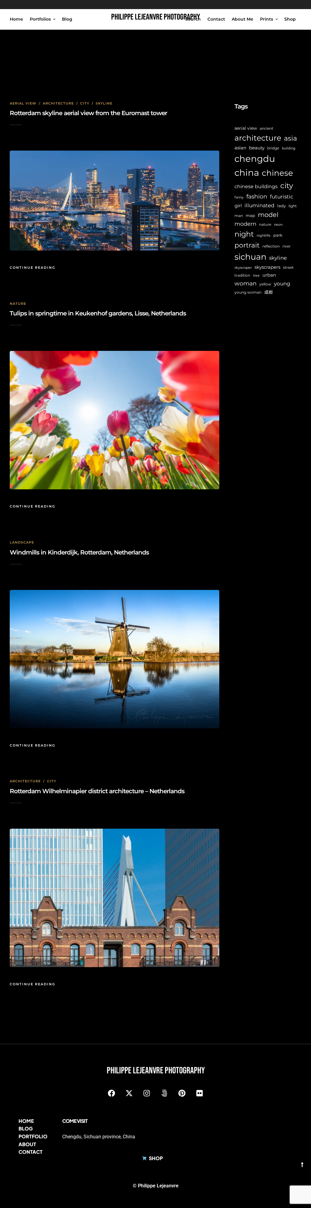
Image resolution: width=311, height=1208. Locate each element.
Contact (216, 19)
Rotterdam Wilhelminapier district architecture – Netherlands (97, 791)
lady (281, 205)
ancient (266, 128)
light (293, 206)
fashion (256, 196)
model (268, 214)
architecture (257, 137)
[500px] (164, 1093)
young (282, 283)
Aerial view (23, 103)
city (286, 185)
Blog (67, 19)
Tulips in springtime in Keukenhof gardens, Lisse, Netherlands (98, 313)
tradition (242, 275)
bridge (273, 148)
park (277, 235)
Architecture (58, 103)
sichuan (250, 257)
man (238, 216)
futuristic (281, 197)
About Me (242, 19)
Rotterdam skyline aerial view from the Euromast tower (88, 113)
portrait (247, 245)
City (84, 103)
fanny (239, 197)
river (286, 246)
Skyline (104, 103)
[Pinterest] (182, 1093)
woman (245, 283)
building (289, 148)
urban (269, 275)
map (250, 215)
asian (240, 148)
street (288, 267)
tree (256, 276)
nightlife (264, 236)
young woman (247, 292)
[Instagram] (146, 1093)
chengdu (254, 158)
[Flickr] (199, 1093)
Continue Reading (32, 267)
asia (290, 138)
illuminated (259, 205)
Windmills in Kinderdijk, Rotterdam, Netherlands (79, 552)
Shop (290, 19)
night (244, 234)
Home (16, 19)
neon (278, 225)
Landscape (22, 542)
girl (238, 205)
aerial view (245, 128)
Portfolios (40, 19)
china (246, 172)
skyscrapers (267, 267)
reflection (271, 246)
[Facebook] (111, 1093)
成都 (268, 292)
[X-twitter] (129, 1093)
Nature (18, 303)
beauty (257, 148)
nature (265, 224)
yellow (265, 284)
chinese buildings (256, 186)
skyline (278, 258)
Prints (266, 19)
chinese (277, 173)
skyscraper (243, 268)
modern (245, 224)
